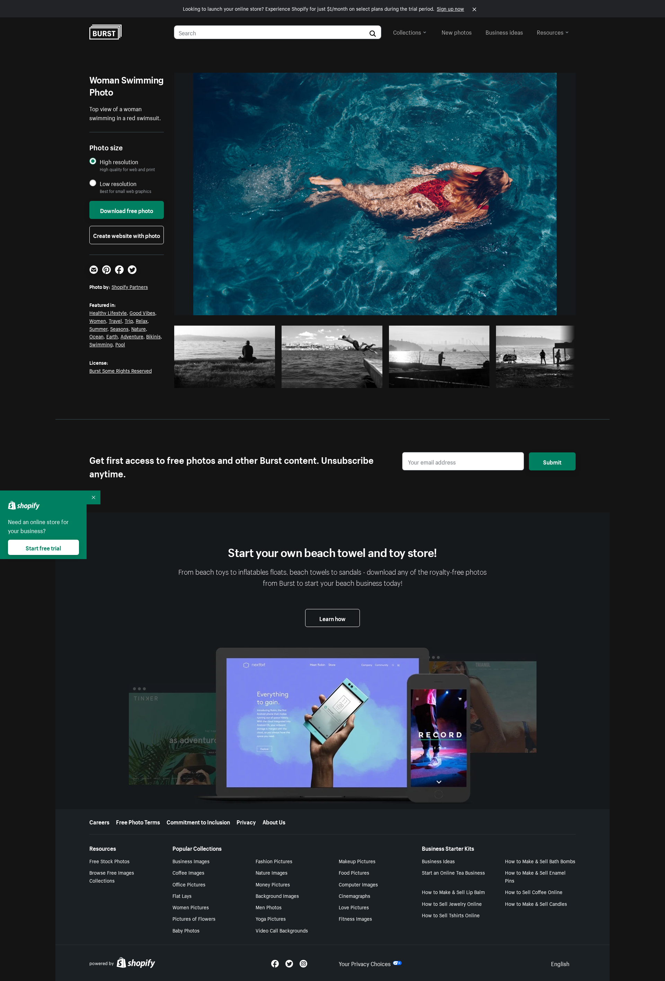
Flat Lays (182, 895)
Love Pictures (354, 907)
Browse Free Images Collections (111, 876)
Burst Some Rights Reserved (120, 370)
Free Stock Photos (109, 861)
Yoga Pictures (271, 918)
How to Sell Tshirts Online (451, 915)
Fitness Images (355, 918)
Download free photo (126, 209)
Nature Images (271, 872)
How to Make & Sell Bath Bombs (540, 861)
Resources (550, 31)
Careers (99, 821)
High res (227, 380)
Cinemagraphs (354, 895)
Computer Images (358, 884)
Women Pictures (190, 907)
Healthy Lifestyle (108, 312)
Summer (98, 328)
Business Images (191, 861)
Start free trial (43, 547)
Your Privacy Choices (365, 962)
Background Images (277, 895)
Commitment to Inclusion (198, 821)
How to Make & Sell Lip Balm (453, 891)
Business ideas (504, 31)
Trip (129, 320)
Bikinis (153, 336)
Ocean (96, 336)
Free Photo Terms (138, 821)
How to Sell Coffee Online (533, 891)
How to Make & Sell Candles (536, 903)
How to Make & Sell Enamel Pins (535, 876)
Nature (138, 328)
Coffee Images (188, 872)
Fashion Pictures (274, 861)
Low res (253, 380)
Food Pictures (354, 872)
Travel (115, 320)
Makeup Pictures (357, 861)
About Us (274, 821)
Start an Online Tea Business (453, 872)
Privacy (246, 821)
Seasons (119, 328)
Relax (142, 320)
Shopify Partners (130, 286)
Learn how (332, 617)
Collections (407, 31)
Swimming (101, 344)
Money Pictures (273, 884)
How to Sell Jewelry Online (452, 903)
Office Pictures (188, 884)
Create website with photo (126, 234)
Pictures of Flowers (193, 918)
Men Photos (269, 907)
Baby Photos (186, 930)
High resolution (119, 162)
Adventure (132, 336)
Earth (112, 336)
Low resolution (118, 183)
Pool (120, 344)
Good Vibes (142, 312)
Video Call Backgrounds (282, 930)
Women (97, 320)
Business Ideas (438, 861)
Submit (552, 461)
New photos (457, 31)
